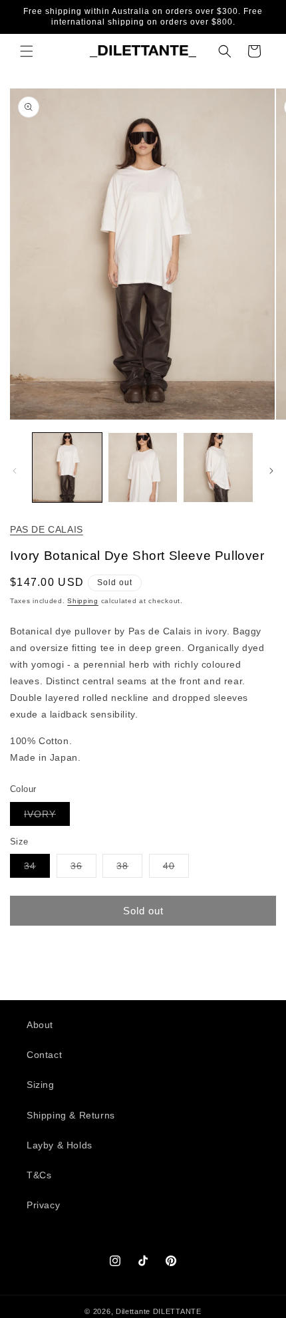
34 (37, 869)
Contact (44, 1054)
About (40, 1024)
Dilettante (133, 1311)
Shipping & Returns (71, 1115)
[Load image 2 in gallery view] (143, 467)
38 (129, 869)
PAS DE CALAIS (46, 529)
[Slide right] (271, 470)
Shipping (82, 600)
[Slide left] (14, 470)
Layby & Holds (59, 1145)
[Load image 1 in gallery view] (67, 467)
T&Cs (39, 1175)
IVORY (47, 817)
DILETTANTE (177, 1311)
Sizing (41, 1084)
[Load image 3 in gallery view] (218, 467)
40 (176, 869)
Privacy (43, 1205)
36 (83, 869)
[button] (26, 51)
